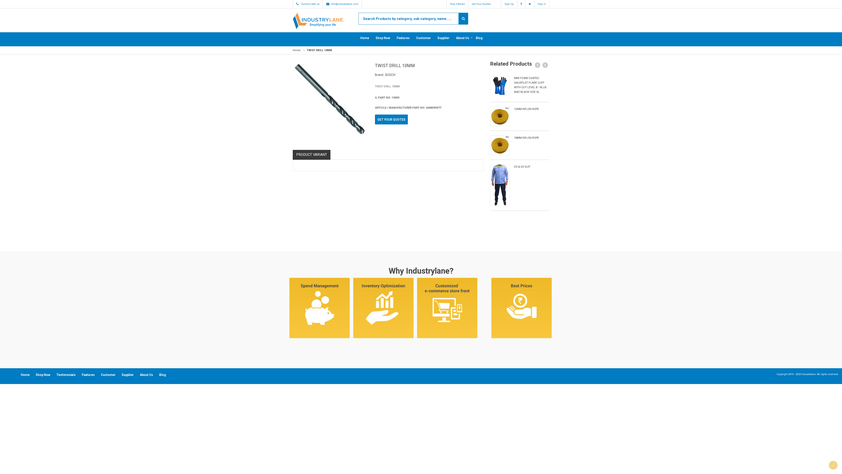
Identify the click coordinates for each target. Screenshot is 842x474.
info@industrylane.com (344, 4)
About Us (462, 38)
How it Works (457, 4)
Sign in (542, 4)
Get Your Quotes (481, 4)
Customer (423, 38)
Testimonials (66, 375)
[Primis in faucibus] (499, 85)
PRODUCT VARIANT (311, 155)
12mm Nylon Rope (526, 109)
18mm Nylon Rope (526, 137)
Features (403, 38)
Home (364, 38)
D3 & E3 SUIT (522, 166)
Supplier (443, 38)
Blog (479, 38)
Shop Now (383, 38)
